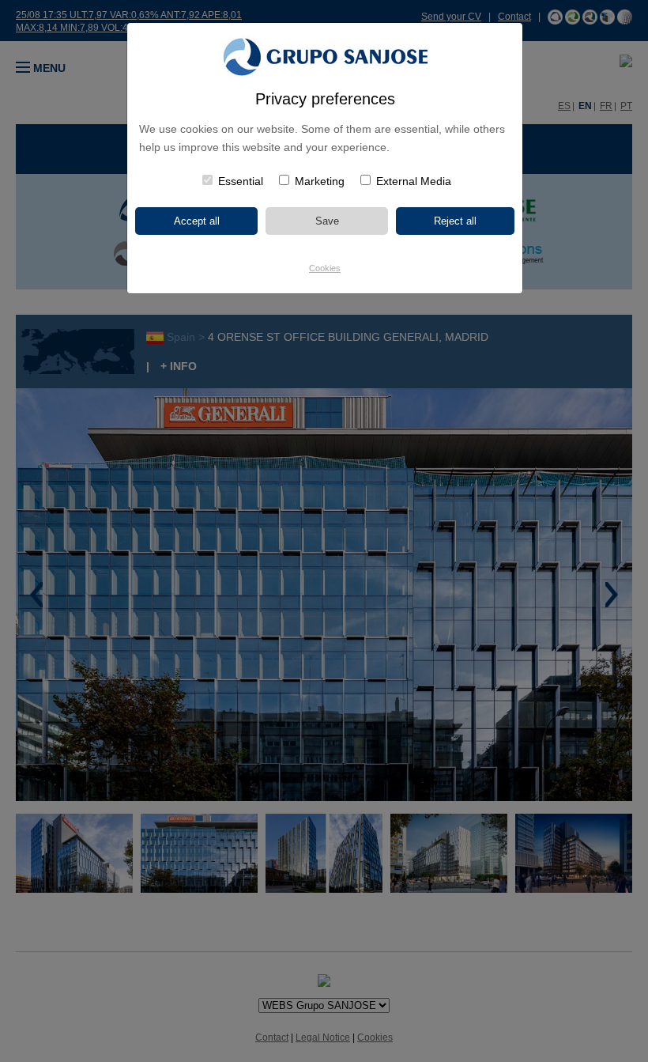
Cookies (325, 268)
